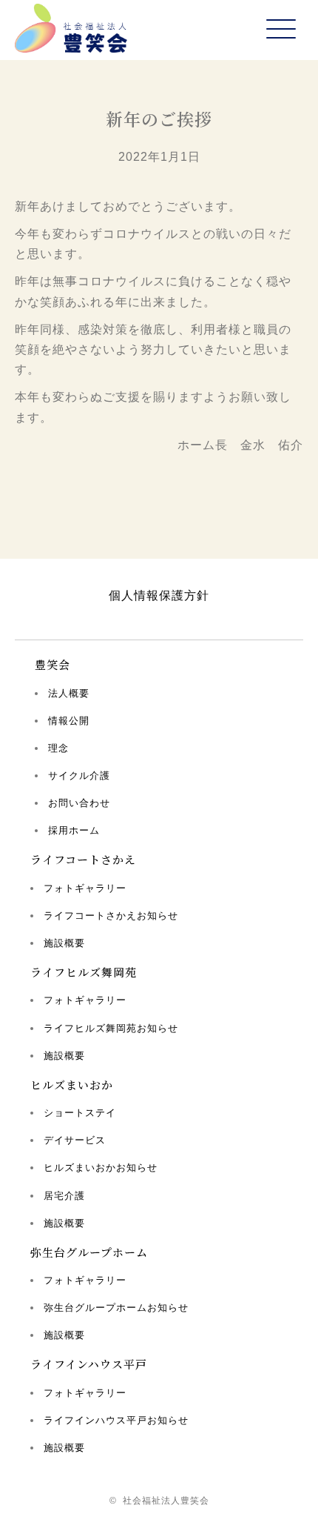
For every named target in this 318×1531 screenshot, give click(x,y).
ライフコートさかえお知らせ (111, 915)
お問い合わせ (79, 802)
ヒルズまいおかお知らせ (101, 1167)
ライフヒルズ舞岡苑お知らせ (111, 1028)
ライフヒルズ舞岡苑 (83, 972)
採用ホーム (74, 830)
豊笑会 (52, 664)
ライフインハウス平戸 (88, 1364)
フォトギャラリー (85, 888)
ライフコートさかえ (83, 859)
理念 (58, 748)
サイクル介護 (79, 775)
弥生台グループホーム (89, 1252)
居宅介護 (64, 1195)
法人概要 (68, 693)
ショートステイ (80, 1112)
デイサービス (75, 1140)
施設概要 (64, 943)
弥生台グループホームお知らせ (116, 1307)
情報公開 (68, 720)
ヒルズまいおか (71, 1084)
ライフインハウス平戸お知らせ (116, 1420)
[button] (281, 30)
